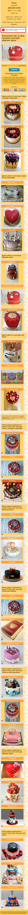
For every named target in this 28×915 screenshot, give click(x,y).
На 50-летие (12, 262)
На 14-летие (12, 480)
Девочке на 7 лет (12, 806)
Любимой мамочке (12, 309)
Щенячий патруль (12, 182)
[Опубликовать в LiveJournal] (13, 90)
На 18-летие (12, 562)
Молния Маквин (12, 782)
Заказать (14, 69)
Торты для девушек (8, 591)
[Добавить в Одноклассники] (18, 90)
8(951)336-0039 (14, 8)
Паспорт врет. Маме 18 (12, 433)
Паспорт (12, 619)
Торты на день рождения (14, 176)
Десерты (19, 19)
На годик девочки (12, 341)
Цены (24, 22)
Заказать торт (14, 13)
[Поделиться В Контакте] (23, 90)
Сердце (12, 206)
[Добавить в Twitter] (20, 90)
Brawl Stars (12, 863)
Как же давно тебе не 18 (12, 839)
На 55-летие (12, 102)
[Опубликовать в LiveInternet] (10, 90)
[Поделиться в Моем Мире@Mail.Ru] (15, 90)
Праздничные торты (11, 19)
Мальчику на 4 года (12, 887)
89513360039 (5, 418)
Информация (14, 24)
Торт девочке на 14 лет (12, 643)
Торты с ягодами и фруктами (14, 97)
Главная (4, 22)
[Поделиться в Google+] (7, 90)
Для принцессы (12, 724)
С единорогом (12, 230)
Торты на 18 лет (7, 509)
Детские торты (9, 16)
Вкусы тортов (10, 22)
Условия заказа (18, 22)
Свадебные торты (18, 16)
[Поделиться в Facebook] (5, 90)
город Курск (14, 5)
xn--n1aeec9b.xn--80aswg (22, 912)
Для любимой (12, 758)
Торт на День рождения (12, 389)
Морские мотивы (12, 538)
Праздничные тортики (12, 365)
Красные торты (7, 257)
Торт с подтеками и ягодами (12, 150)
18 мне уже (12, 457)
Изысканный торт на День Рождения (12, 285)
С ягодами (12, 126)
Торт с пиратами (12, 677)
